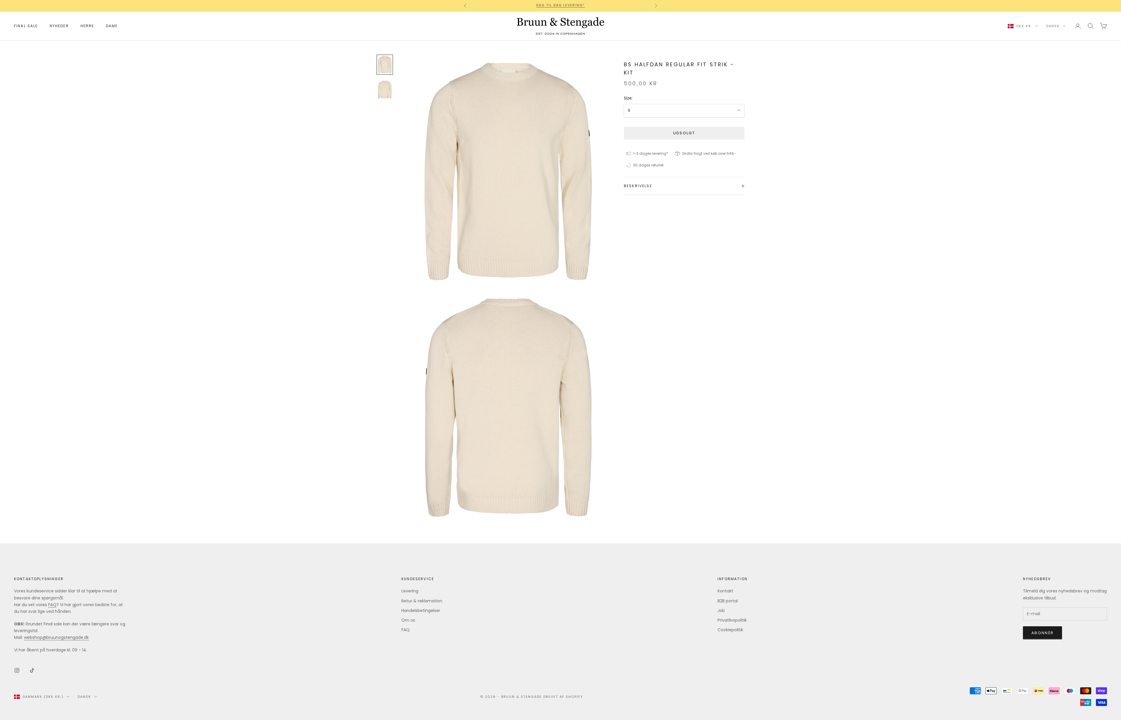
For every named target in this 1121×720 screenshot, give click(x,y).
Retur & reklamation (421, 601)
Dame (112, 25)
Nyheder (59, 25)
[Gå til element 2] (385, 89)
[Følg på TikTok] (32, 670)
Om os (408, 620)
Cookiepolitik (730, 630)
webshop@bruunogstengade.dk (56, 637)
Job (721, 610)
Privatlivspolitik (732, 620)
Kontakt (725, 591)
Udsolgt (684, 133)
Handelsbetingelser (420, 610)
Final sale (26, 25)
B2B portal (728, 601)
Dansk (1053, 26)
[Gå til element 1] (385, 65)
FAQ (52, 605)
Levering (409, 591)
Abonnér (1042, 633)
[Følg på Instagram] (17, 670)
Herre (87, 25)
